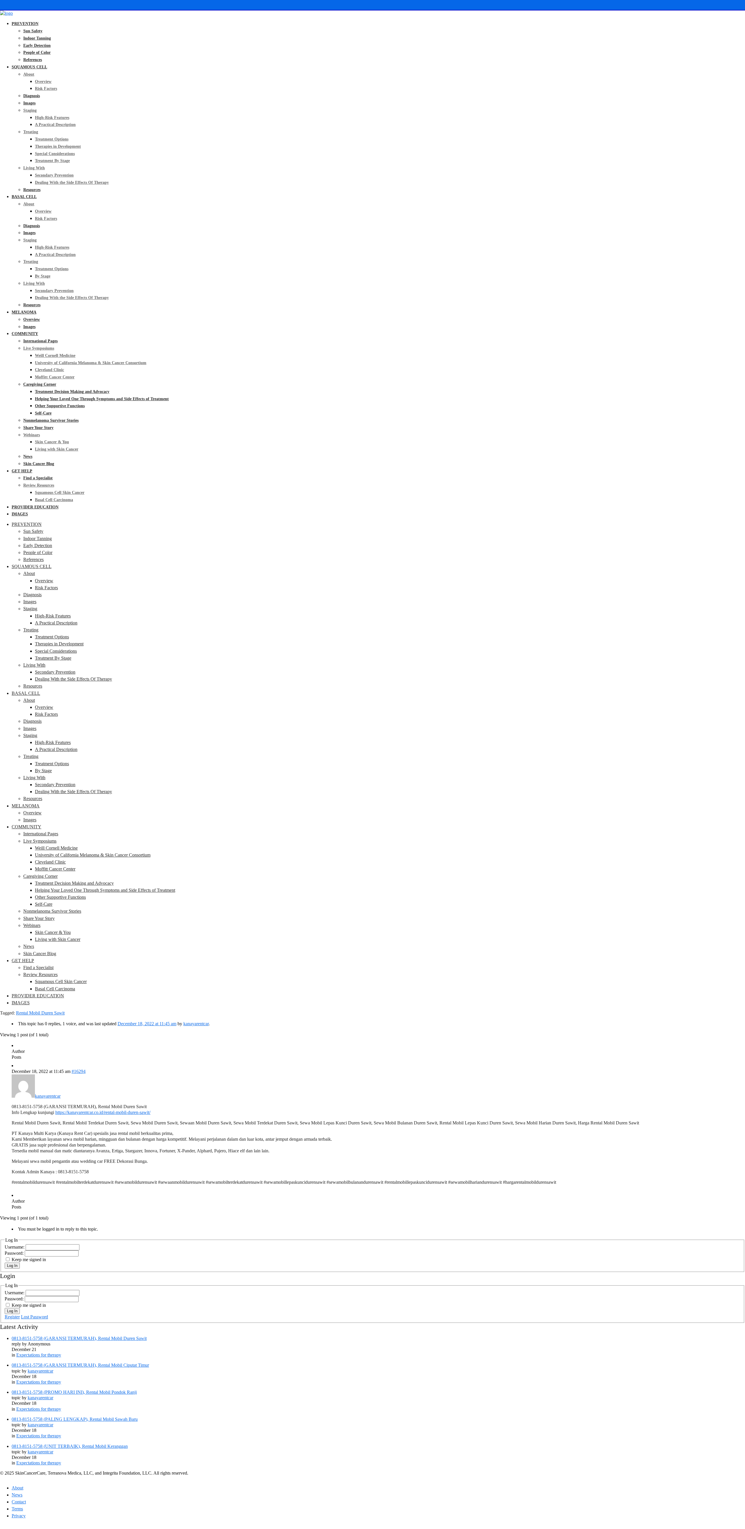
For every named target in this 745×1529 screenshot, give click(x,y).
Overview (43, 81)
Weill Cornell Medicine (55, 355)
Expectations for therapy (38, 1354)
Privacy (19, 1515)
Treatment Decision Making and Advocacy (72, 391)
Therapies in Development (58, 146)
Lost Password (34, 1316)
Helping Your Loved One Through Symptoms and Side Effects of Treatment (102, 399)
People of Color (37, 52)
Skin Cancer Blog (38, 464)
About (28, 74)
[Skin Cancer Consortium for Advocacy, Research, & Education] (6, 13)
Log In (12, 1265)
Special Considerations (55, 154)
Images (29, 103)
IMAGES (20, 514)
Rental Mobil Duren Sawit (40, 1012)
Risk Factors (46, 88)
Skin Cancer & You (52, 442)
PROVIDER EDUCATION (35, 507)
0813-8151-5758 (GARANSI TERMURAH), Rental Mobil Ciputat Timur (80, 1365)
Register (12, 1316)
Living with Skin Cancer (56, 449)
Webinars (31, 435)
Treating (30, 132)
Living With (34, 168)
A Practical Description (55, 124)
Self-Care (43, 413)
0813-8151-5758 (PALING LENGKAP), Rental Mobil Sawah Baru (75, 1419)
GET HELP (22, 471)
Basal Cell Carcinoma (54, 500)
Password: (15, 1253)
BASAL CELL (24, 197)
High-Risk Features (52, 117)
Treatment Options (51, 139)
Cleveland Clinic (49, 370)
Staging (30, 110)
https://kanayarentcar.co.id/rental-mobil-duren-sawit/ (102, 1112)
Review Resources (38, 485)
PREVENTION (25, 24)
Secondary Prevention (54, 175)
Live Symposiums (38, 348)
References (32, 60)
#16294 (79, 1071)
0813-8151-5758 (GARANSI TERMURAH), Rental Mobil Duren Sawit (79, 1338)
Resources (31, 190)
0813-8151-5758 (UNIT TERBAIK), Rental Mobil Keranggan (70, 1446)
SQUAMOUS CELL (29, 67)
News (27, 456)
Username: (15, 1247)
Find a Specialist (38, 478)
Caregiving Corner (39, 384)
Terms (17, 1508)
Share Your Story (38, 428)
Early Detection (37, 45)
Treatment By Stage (52, 161)
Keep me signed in (29, 1259)
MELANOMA (24, 312)
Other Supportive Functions (60, 406)
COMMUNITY (25, 334)
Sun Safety (32, 31)
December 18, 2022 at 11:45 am (147, 1023)
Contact (19, 1501)
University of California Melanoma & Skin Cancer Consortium (90, 363)
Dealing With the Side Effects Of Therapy (72, 182)
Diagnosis (31, 96)
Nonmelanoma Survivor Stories (51, 420)
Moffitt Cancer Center (54, 377)
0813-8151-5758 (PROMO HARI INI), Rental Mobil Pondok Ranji (74, 1392)
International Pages (40, 341)
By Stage (42, 276)
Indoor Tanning (37, 38)
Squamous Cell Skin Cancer (59, 492)
